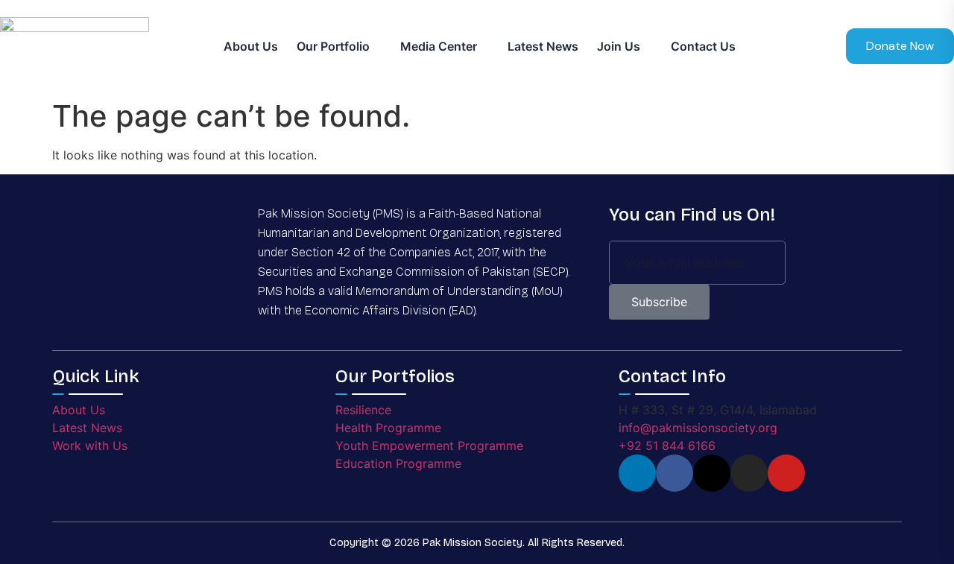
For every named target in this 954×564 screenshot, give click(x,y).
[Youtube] (786, 473)
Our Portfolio (333, 46)
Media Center (438, 46)
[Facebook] (674, 473)
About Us (251, 46)
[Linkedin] (637, 473)
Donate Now (900, 46)
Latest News (543, 46)
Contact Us (703, 46)
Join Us (618, 46)
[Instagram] (749, 473)
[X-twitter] (711, 473)
